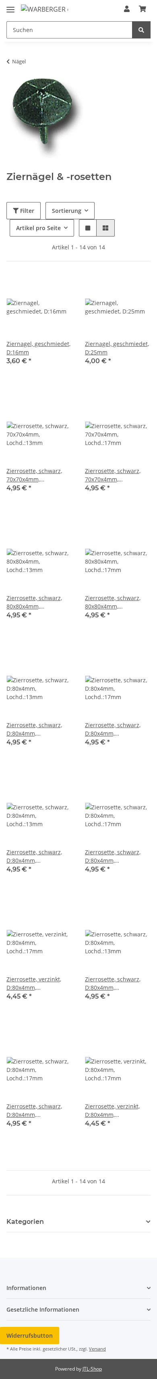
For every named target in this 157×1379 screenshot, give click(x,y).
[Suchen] (141, 29)
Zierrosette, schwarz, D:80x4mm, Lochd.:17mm (112, 729)
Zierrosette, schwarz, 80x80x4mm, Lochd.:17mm (112, 602)
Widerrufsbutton (29, 1335)
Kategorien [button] (25, 1221)
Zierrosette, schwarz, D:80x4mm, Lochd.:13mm (34, 729)
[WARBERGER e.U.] (44, 9)
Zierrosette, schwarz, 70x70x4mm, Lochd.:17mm (112, 475)
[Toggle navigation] (10, 6)
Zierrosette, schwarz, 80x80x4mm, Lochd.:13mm (34, 602)
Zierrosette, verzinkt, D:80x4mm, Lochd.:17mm (33, 983)
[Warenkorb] (142, 9)
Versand (97, 1349)
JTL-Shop (92, 1368)
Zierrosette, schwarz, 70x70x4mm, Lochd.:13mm (34, 475)
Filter (26, 210)
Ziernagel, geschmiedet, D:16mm (38, 348)
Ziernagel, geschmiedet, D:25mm (117, 348)
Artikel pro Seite (38, 228)
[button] (127, 9)
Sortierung (66, 210)
